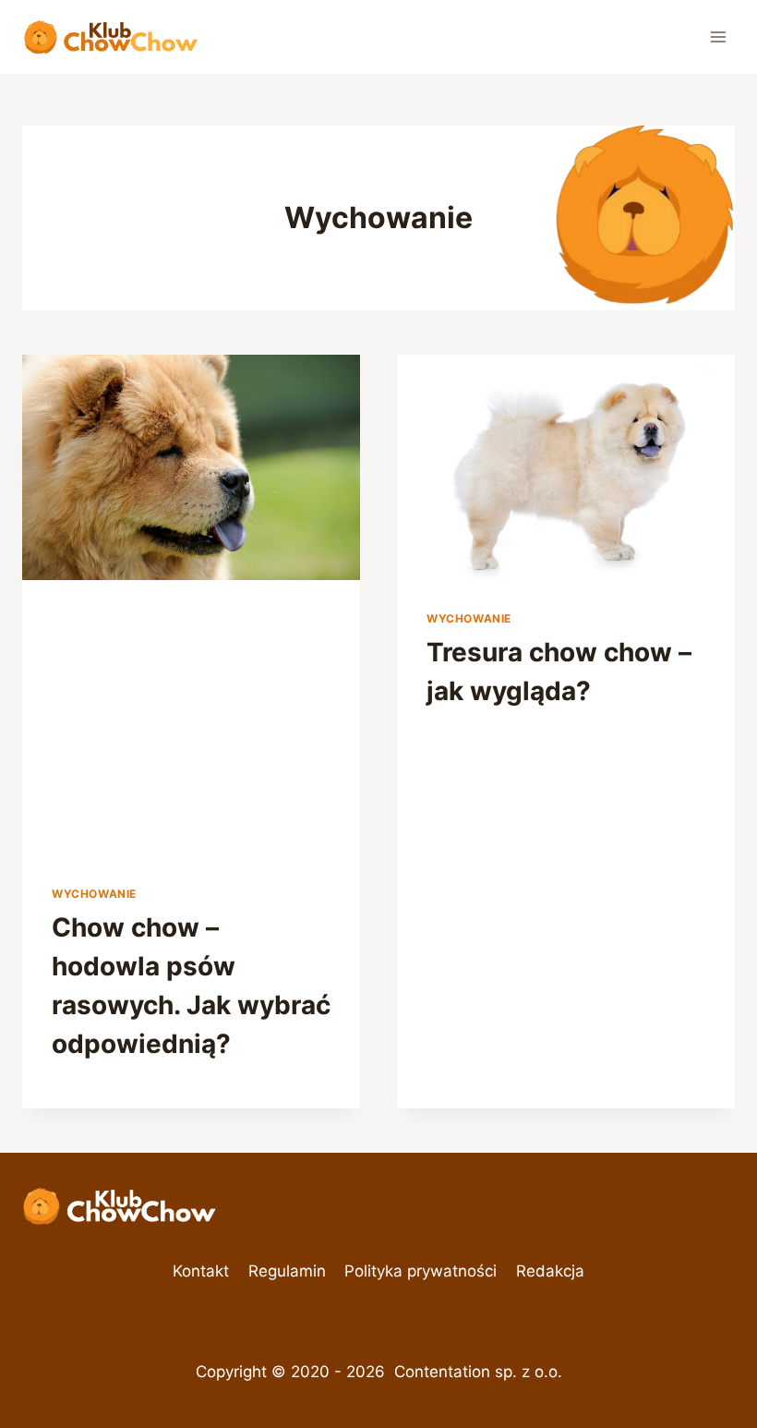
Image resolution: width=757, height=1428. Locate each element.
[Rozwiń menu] (718, 36)
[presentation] (191, 467)
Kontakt (201, 1271)
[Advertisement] (382, 718)
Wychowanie (94, 894)
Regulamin (287, 1271)
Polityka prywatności (420, 1271)
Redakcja (550, 1271)
